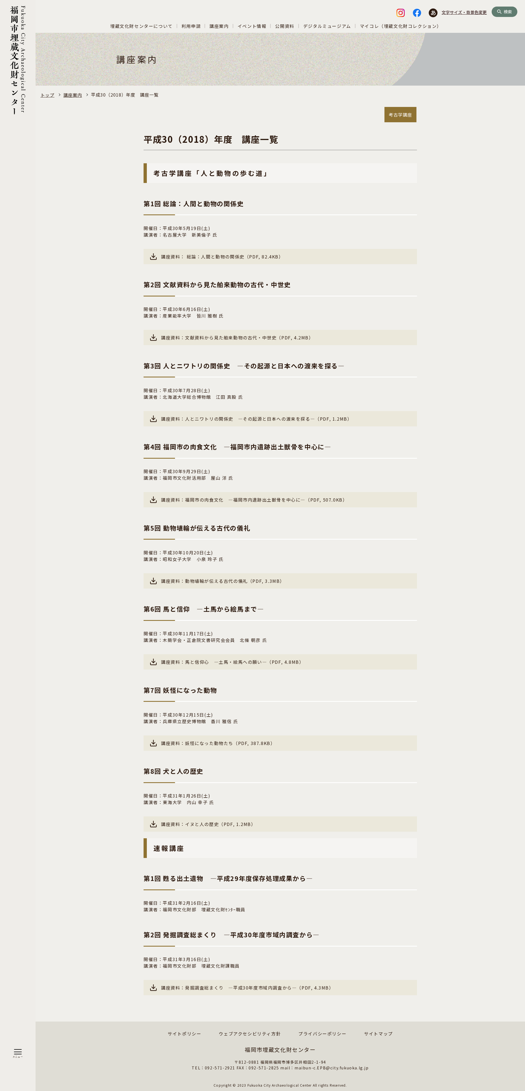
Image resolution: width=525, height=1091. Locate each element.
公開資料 (284, 26)
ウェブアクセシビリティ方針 (250, 1033)
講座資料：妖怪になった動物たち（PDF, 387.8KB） (218, 743)
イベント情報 (252, 26)
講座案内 (219, 26)
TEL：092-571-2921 (213, 1067)
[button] (18, 1053)
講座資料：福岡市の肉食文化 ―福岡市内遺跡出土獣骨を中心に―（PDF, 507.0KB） (254, 499)
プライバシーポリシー (322, 1033)
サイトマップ (378, 1033)
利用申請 (191, 26)
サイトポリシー (184, 1033)
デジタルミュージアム (327, 26)
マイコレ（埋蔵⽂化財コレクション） (401, 26)
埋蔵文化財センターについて (141, 26)
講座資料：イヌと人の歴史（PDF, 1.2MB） (208, 824)
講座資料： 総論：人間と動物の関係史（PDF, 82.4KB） (222, 256)
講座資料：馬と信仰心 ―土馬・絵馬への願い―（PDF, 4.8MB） (232, 662)
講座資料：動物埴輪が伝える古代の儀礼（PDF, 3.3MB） (223, 581)
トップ (47, 95)
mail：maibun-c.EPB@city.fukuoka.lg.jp (324, 1067)
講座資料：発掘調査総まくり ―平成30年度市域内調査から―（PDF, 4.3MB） (247, 987)
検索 (508, 12)
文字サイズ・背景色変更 (464, 12)
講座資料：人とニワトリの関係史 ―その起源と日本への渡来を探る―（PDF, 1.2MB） (256, 418)
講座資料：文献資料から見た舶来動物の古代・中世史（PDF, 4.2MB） (237, 337)
